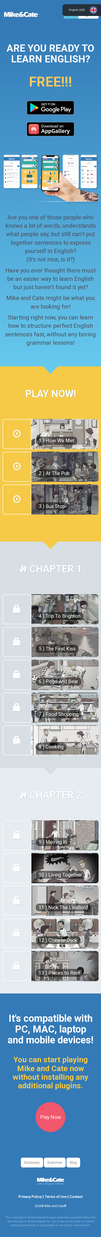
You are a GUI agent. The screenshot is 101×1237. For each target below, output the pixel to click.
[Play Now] (50, 1131)
